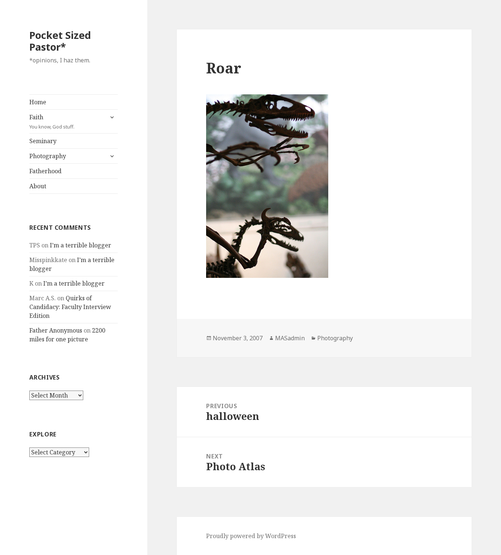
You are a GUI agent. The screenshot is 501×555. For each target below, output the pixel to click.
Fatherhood (45, 171)
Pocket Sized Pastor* (60, 41)
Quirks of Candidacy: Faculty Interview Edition (70, 307)
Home (37, 102)
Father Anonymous (55, 330)
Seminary (42, 141)
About (37, 186)
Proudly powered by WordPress (251, 536)
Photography (47, 156)
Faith (51, 121)
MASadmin (290, 338)
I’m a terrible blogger (80, 245)
